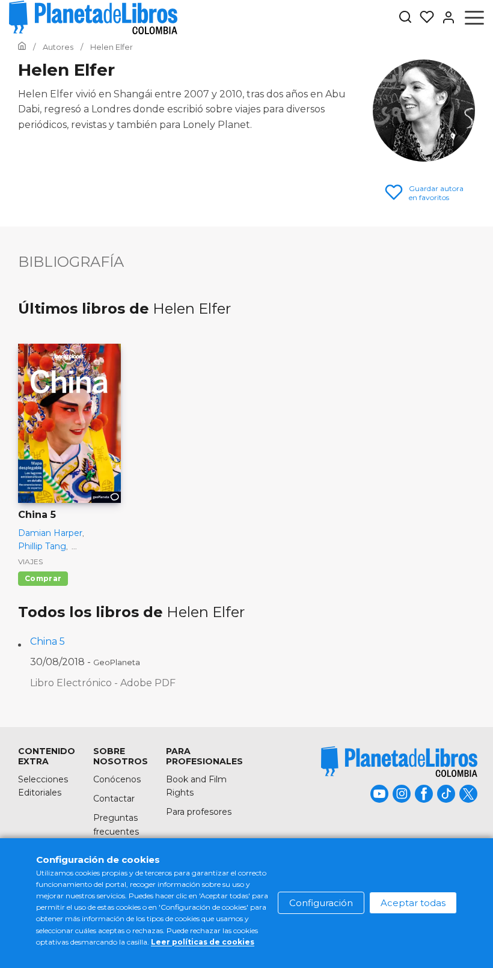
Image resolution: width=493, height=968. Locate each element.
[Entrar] (445, 17)
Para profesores (198, 811)
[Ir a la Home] (22, 47)
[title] (399, 761)
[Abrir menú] (474, 17)
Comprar (43, 578)
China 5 (47, 641)
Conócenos (117, 779)
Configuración (321, 903)
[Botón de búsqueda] (405, 18)
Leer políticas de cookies (202, 941)
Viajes (30, 561)
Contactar (114, 798)
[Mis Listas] (423, 17)
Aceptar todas (413, 903)
